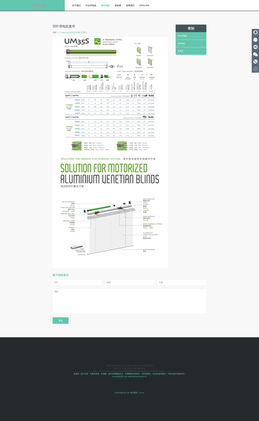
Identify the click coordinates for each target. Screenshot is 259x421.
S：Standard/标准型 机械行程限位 (72, 32)
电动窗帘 (134, 393)
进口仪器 (84, 374)
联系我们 (130, 5)
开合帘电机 (91, 5)
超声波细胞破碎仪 (115, 374)
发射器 (118, 5)
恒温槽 (104, 374)
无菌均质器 (94, 374)
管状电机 (105, 5)
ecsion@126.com (119, 376)
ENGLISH (144, 5)
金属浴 (76, 374)
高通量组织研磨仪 (132, 374)
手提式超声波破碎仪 (176, 374)
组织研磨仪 (146, 374)
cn (143, 393)
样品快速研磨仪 (159, 374)
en (140, 393)
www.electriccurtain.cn (137, 376)
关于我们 (76, 5)
